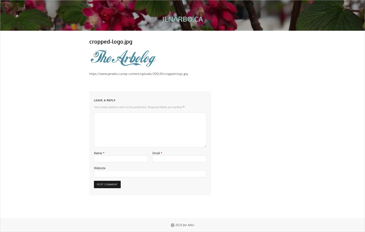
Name (99, 153)
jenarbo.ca (182, 19)
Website (100, 168)
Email (157, 153)
